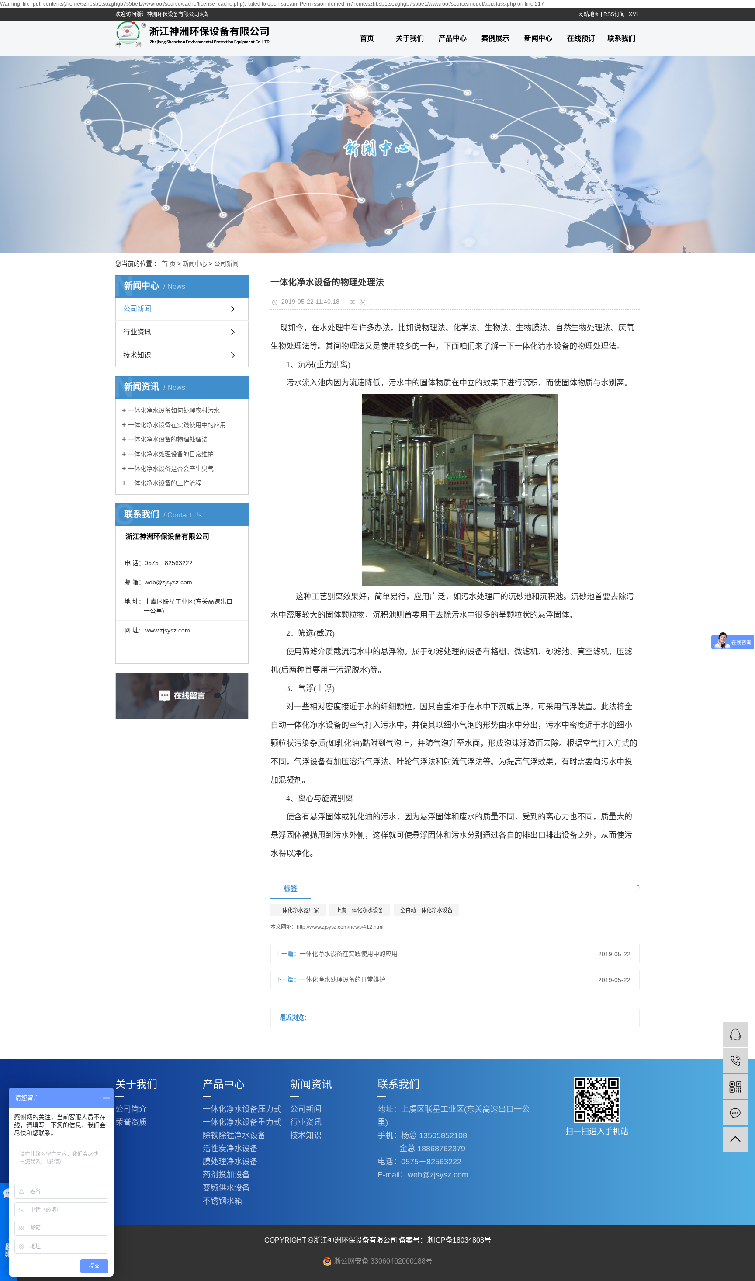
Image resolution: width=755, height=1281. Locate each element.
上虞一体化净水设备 (359, 910)
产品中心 (453, 38)
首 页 (169, 263)
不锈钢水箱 (222, 1201)
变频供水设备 (226, 1188)
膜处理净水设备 (230, 1161)
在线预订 (581, 38)
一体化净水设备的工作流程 (164, 482)
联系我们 (621, 38)
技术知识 (137, 355)
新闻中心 (538, 38)
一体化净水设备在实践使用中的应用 (177, 424)
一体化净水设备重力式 (242, 1122)
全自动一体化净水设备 (426, 910)
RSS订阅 (614, 14)
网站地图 (588, 14)
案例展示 (495, 38)
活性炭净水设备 (230, 1148)
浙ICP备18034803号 (459, 1240)
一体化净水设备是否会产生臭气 (171, 468)
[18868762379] (735, 1060)
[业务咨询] (735, 1034)
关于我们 (410, 38)
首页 (367, 38)
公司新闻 (226, 263)
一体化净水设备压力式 (242, 1109)
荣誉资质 (131, 1122)
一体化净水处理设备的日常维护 (171, 454)
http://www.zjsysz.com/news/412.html (340, 927)
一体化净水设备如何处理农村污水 (174, 410)
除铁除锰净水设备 (234, 1135)
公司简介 (131, 1109)
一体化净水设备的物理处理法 (168, 439)
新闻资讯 (311, 1084)
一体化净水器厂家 (298, 910)
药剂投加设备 (226, 1174)
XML (634, 14)
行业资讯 (137, 332)
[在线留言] (735, 1112)
